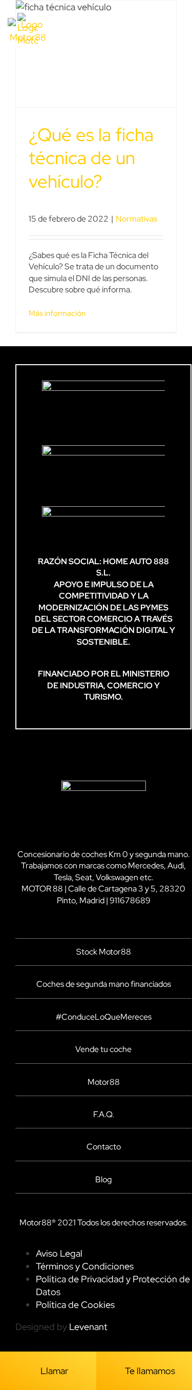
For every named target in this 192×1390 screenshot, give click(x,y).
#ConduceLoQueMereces (104, 1016)
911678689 (130, 900)
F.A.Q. (103, 1114)
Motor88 (104, 1082)
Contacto (104, 1146)
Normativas (136, 218)
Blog (103, 1179)
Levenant (88, 1327)
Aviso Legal (59, 1253)
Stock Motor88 (103, 951)
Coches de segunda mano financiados (103, 984)
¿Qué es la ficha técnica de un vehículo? (91, 158)
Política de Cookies (75, 1304)
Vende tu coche (103, 1049)
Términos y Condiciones (85, 1266)
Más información (57, 313)
